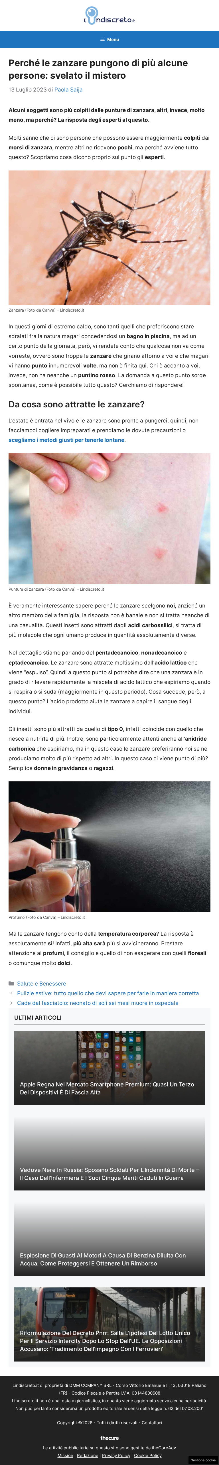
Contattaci (152, 1422)
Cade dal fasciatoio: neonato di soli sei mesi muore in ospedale (98, 1003)
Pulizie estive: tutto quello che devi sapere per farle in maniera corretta (108, 993)
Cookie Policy (148, 1455)
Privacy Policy (116, 1455)
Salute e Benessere (41, 983)
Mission (65, 1455)
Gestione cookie (203, 1460)
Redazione (87, 1455)
